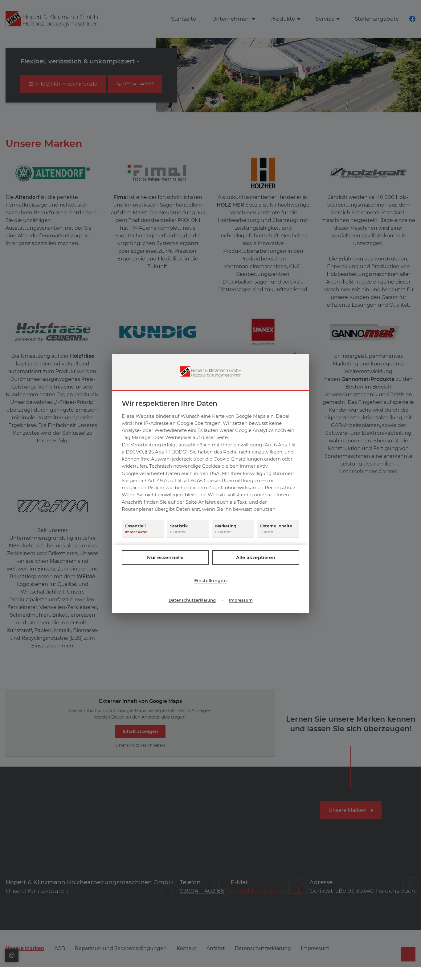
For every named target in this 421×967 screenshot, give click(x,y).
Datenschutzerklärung (192, 600)
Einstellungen (210, 580)
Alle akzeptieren (255, 557)
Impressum (241, 600)
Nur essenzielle (165, 557)
